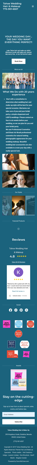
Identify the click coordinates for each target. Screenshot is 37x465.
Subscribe (18, 422)
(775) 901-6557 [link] (18, 441)
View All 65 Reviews (18, 262)
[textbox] (18, 414)
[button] (33, 6)
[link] (13, 9)
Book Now (18, 61)
